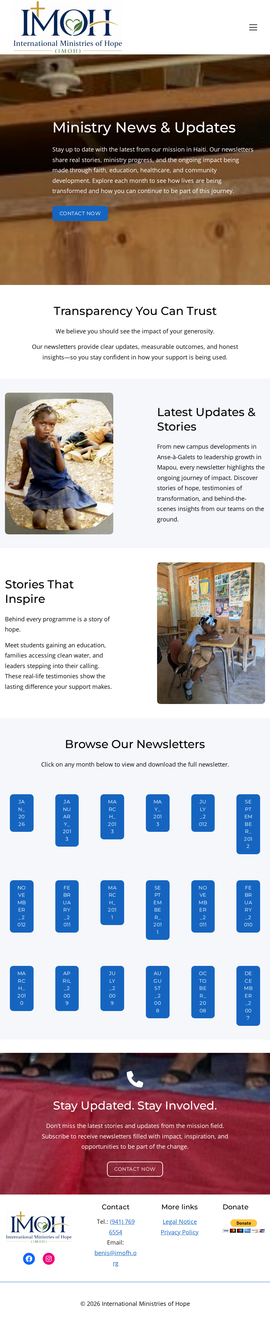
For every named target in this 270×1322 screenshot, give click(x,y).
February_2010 (248, 906)
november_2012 (21, 906)
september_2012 (248, 824)
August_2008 (157, 992)
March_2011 (112, 902)
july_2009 (112, 988)
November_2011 (203, 906)
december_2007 (248, 995)
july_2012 (203, 813)
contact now (80, 213)
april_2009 (67, 988)
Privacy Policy (180, 1232)
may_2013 (157, 813)
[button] (253, 27)
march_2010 (21, 988)
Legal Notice (180, 1221)
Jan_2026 (21, 813)
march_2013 (112, 816)
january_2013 (67, 820)
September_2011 (157, 910)
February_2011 (67, 906)
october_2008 (203, 992)
